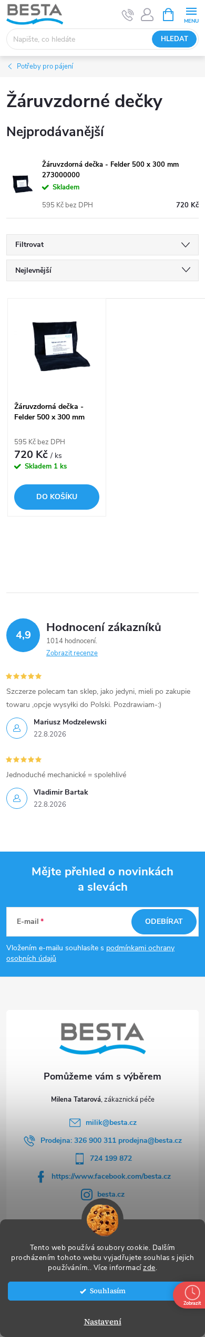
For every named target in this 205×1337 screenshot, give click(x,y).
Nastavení (102, 1321)
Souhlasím (108, 1291)
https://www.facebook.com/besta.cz (111, 1176)
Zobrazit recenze (72, 653)
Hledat (174, 39)
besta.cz (111, 1194)
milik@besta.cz (111, 1123)
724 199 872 (111, 1158)
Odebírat (164, 921)
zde (149, 1268)
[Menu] (191, 14)
